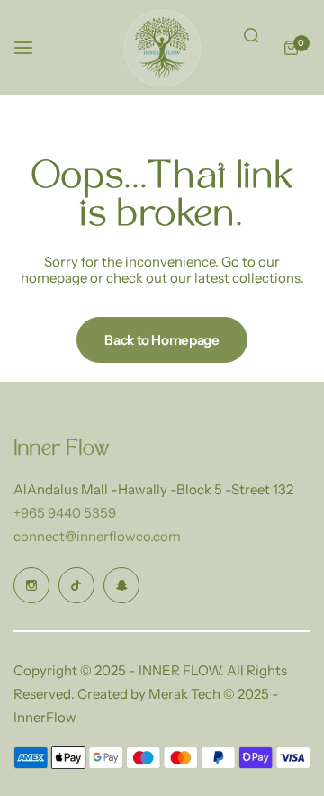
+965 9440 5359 (65, 512)
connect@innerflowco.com (97, 536)
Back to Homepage (161, 339)
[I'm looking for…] (251, 35)
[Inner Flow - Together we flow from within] (162, 47)
